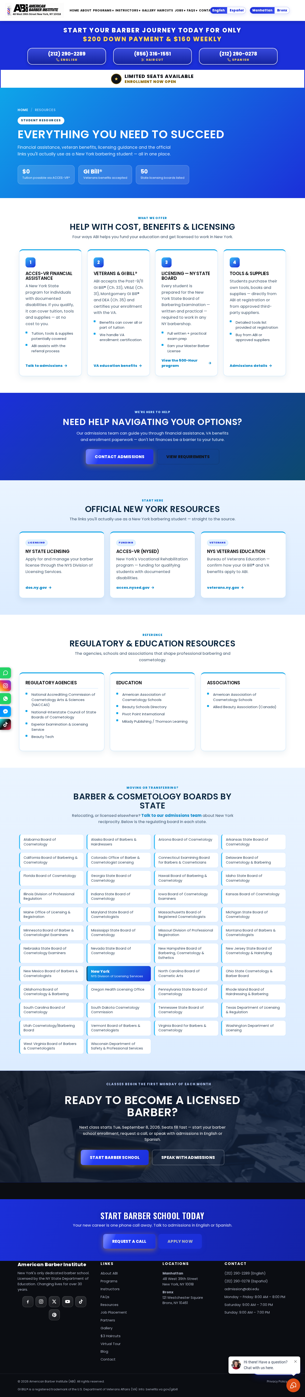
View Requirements (188, 457)
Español (237, 10)
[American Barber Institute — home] (34, 10)
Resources (109, 1304)
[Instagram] (41, 1301)
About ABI (109, 1273)
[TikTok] (80, 1301)
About (86, 10)
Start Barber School (115, 1157)
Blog (104, 1351)
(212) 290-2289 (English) (245, 1273)
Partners (108, 1320)
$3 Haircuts (111, 1336)
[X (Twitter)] (54, 1301)
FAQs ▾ (192, 10)
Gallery (149, 10)
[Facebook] (27, 1301)
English (218, 10)
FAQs (105, 1297)
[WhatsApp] (5, 698)
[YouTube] (67, 1301)
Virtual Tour (111, 1343)
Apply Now (180, 1241)
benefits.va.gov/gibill (162, 1389)
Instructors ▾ (127, 10)
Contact (207, 10)
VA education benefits (117, 365)
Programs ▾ (103, 10)
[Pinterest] (54, 1314)
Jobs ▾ (180, 10)
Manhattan (262, 10)
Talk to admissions (46, 365)
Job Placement (114, 1312)
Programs (109, 1281)
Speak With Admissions (188, 1157)
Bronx (282, 10)
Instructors (110, 1289)
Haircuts (165, 10)
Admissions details (250, 365)
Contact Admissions (119, 457)
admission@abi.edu (241, 1289)
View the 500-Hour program (187, 363)
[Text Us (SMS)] (5, 672)
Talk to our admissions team (171, 815)
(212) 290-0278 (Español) (246, 1281)
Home (74, 10)
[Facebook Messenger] (5, 711)
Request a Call (129, 1241)
